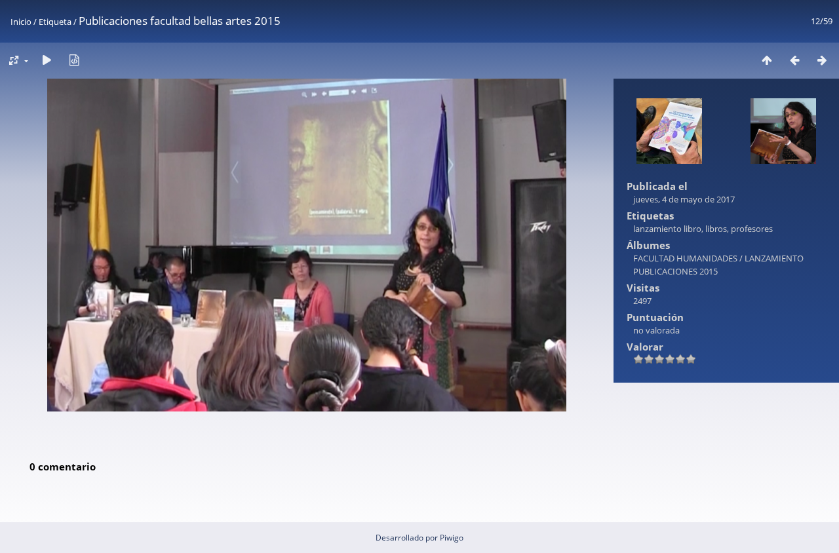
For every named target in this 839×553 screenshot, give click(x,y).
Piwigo (451, 537)
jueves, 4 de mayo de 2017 (684, 199)
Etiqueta (55, 22)
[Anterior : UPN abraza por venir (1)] (794, 59)
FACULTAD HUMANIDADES (685, 258)
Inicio (20, 22)
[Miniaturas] (767, 59)
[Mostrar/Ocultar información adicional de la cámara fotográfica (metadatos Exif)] (74, 59)
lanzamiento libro (667, 229)
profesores (752, 229)
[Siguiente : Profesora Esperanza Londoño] (822, 59)
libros (716, 229)
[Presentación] (46, 59)
